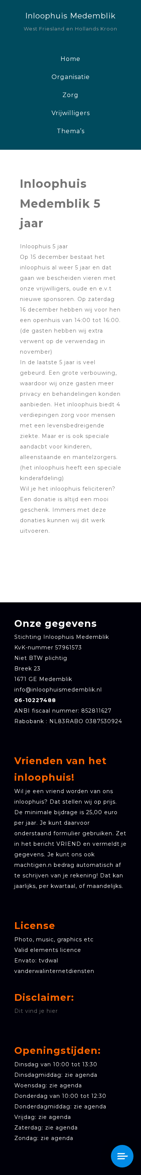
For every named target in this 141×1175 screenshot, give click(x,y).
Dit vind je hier (36, 1011)
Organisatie (71, 77)
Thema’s (71, 131)
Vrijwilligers (71, 113)
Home (70, 58)
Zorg (70, 95)
